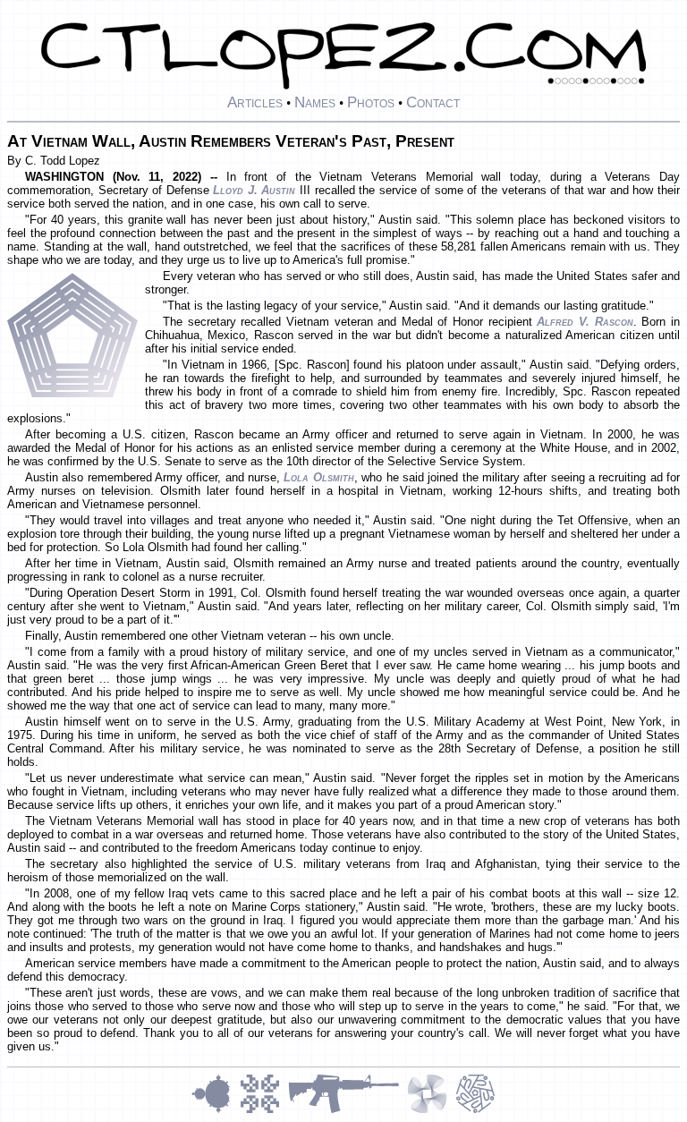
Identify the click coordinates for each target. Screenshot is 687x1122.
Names (314, 102)
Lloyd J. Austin (254, 190)
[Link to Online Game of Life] (264, 1111)
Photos (370, 102)
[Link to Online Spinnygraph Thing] (431, 1111)
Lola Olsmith (318, 477)
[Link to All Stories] (347, 1111)
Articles (255, 102)
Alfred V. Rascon (584, 321)
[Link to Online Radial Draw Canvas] (475, 1111)
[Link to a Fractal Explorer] (215, 1111)
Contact (433, 102)
